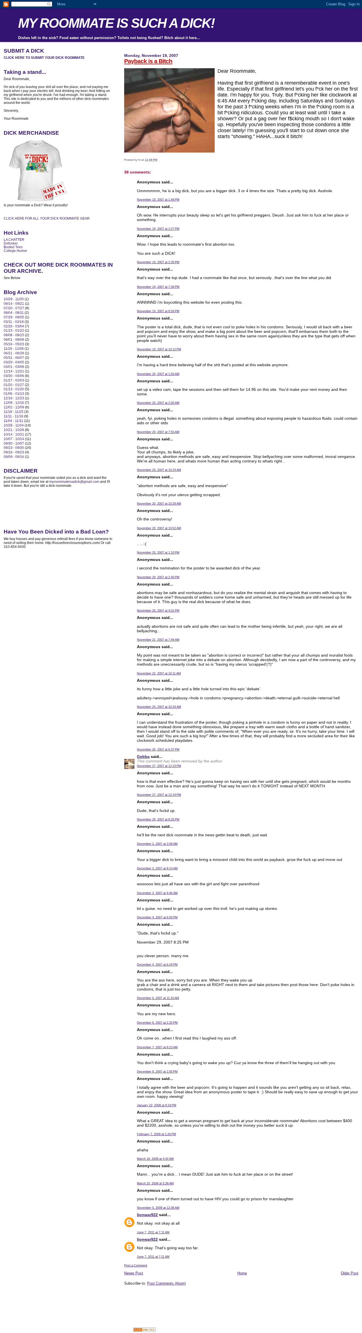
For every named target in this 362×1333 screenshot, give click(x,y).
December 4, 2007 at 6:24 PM (157, 964)
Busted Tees (13, 247)
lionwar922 (147, 1214)
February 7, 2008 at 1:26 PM (156, 1134)
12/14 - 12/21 (14, 371)
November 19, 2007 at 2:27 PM (158, 228)
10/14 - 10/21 (14, 434)
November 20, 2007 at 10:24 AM (159, 470)
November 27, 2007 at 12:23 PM (159, 766)
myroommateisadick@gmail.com (74, 482)
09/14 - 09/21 (14, 303)
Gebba (143, 756)
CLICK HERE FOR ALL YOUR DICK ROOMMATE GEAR (47, 218)
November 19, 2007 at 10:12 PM (159, 349)
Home (242, 1273)
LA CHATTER (14, 239)
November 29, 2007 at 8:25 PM (158, 819)
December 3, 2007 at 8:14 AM (157, 868)
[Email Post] (158, 159)
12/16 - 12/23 (14, 398)
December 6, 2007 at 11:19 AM (158, 998)
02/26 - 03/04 (14, 326)
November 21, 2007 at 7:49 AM (158, 639)
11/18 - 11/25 (13, 411)
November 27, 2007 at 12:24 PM (159, 794)
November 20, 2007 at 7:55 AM (158, 432)
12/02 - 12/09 (14, 407)
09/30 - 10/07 (14, 443)
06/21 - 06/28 (14, 353)
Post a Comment (135, 1265)
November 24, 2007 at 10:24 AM (159, 706)
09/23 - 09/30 (14, 447)
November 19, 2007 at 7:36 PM (158, 286)
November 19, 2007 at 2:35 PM (158, 262)
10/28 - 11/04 (14, 425)
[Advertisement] (190, 1298)
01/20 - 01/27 (14, 385)
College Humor (15, 250)
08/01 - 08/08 (14, 339)
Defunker (11, 243)
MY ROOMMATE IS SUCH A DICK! (116, 23)
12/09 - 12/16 (14, 402)
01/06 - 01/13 (14, 393)
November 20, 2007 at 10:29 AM (159, 503)
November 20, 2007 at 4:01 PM (158, 610)
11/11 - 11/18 (13, 416)
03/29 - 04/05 (14, 362)
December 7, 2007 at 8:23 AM (157, 1047)
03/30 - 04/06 (14, 376)
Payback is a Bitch (148, 61)
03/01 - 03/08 (14, 366)
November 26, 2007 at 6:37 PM (158, 749)
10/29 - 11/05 (14, 299)
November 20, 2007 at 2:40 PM (158, 577)
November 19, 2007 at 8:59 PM (158, 311)
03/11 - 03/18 (14, 321)
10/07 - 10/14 (14, 439)
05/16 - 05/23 (14, 344)
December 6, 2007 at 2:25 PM (157, 1022)
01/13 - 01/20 (14, 389)
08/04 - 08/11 (14, 312)
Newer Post (133, 1273)
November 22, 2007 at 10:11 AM (159, 673)
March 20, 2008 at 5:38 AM (155, 1183)
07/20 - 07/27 (14, 308)
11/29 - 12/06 (14, 348)
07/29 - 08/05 (14, 317)
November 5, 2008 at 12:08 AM (158, 1207)
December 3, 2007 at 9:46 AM (157, 893)
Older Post (349, 1273)
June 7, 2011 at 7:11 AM (153, 1232)
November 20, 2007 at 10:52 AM (159, 528)
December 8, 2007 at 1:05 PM (157, 1071)
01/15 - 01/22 (14, 330)
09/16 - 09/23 (14, 452)
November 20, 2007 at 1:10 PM (158, 552)
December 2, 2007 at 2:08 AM (157, 843)
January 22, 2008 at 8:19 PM (156, 1105)
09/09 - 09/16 (14, 456)
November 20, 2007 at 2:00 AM (158, 402)
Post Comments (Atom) (166, 1283)
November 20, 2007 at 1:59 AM (158, 374)
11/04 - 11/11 (13, 421)
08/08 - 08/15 (14, 335)
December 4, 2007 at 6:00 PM (157, 917)
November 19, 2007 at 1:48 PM (158, 199)
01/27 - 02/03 (14, 380)
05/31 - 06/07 (14, 357)
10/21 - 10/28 (14, 430)
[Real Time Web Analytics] (144, 1330)
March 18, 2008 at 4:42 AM (155, 1158)
